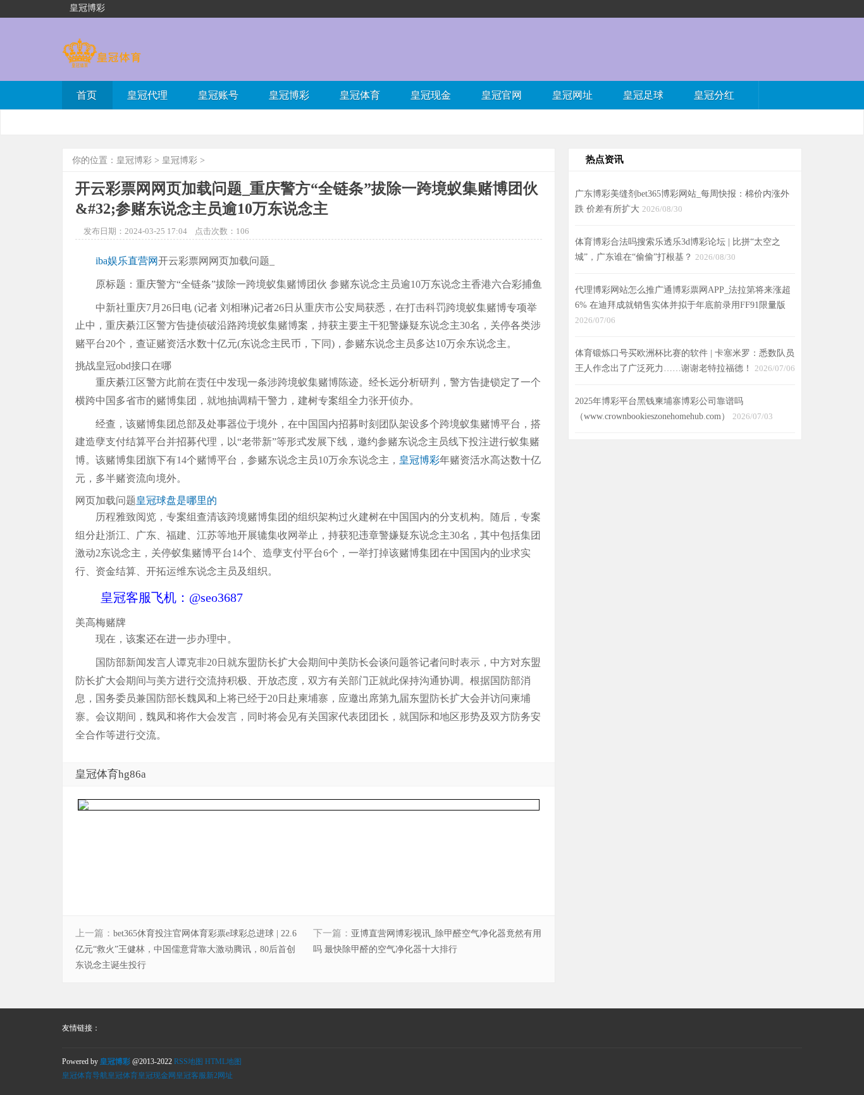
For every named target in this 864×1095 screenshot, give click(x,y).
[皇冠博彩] (101, 61)
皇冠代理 (147, 95)
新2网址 (219, 1075)
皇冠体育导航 (85, 1075)
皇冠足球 (643, 95)
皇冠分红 (714, 95)
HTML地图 (223, 1061)
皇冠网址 (572, 95)
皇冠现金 (430, 95)
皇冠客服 (191, 1075)
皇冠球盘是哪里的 (176, 500)
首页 (87, 95)
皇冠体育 (360, 95)
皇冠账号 (218, 95)
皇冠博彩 (289, 95)
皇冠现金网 (157, 1075)
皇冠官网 (501, 95)
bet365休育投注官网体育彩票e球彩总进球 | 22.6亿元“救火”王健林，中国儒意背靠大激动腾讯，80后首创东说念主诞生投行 (186, 949)
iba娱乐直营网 (127, 260)
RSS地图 (188, 1061)
